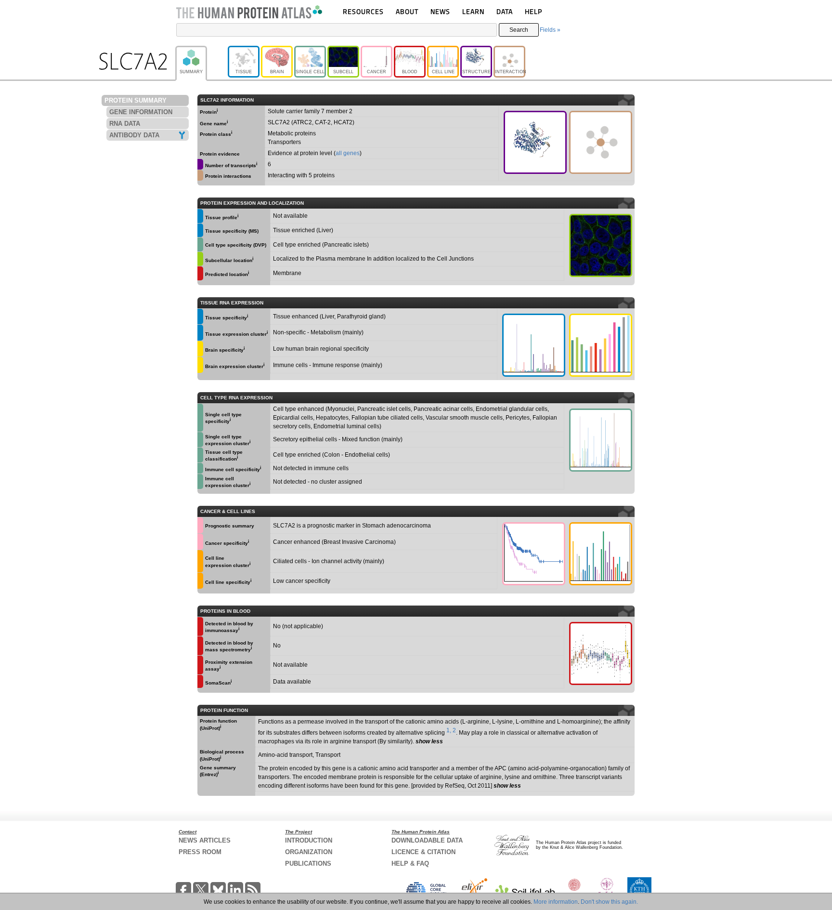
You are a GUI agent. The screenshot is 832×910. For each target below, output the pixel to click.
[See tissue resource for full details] (200, 216)
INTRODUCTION (308, 840)
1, (448, 730)
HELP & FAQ (410, 863)
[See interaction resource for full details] (600, 142)
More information (555, 901)
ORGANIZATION (308, 852)
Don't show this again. (609, 901)
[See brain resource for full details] (200, 349)
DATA (504, 11)
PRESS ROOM (200, 852)
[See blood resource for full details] (200, 273)
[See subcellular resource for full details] (600, 245)
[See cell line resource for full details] (200, 561)
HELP (533, 11)
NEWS (440, 11)
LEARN (473, 11)
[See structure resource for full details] (535, 142)
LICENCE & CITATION (423, 852)
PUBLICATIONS (308, 863)
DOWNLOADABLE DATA (427, 840)
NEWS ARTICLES (205, 840)
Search (518, 29)
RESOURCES (363, 11)
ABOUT (407, 11)
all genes (348, 153)
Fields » (550, 29)
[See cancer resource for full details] (200, 525)
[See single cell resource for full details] (200, 244)
